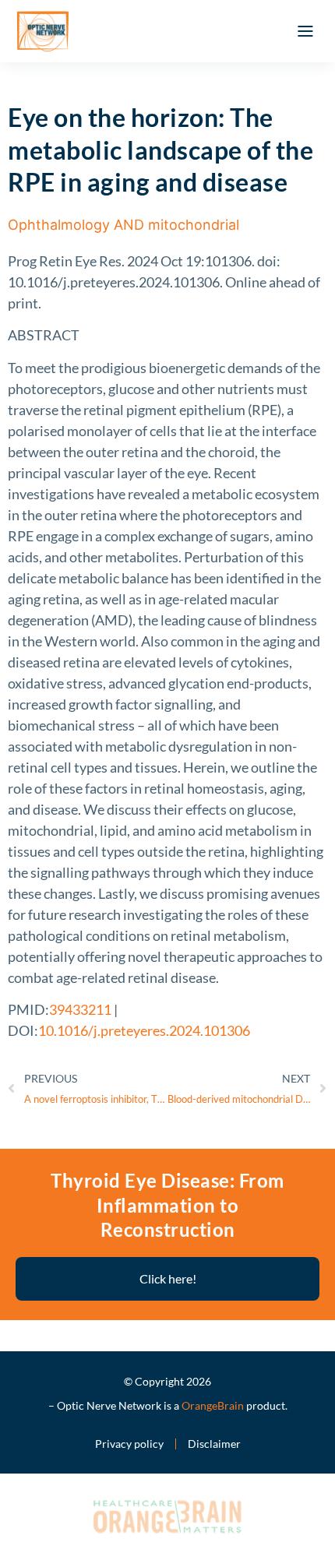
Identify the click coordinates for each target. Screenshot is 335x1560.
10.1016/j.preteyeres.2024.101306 (144, 1030)
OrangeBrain (213, 1405)
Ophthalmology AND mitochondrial (123, 225)
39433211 (80, 1009)
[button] (305, 31)
